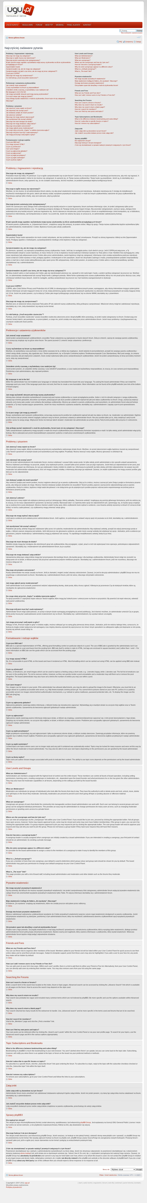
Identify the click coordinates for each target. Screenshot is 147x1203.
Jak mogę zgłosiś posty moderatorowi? (19, 128)
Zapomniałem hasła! (13, 67)
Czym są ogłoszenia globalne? (16, 151)
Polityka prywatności (14, 1187)
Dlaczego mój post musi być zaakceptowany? (22, 132)
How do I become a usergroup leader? (88, 64)
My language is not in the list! (16, 92)
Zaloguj (138, 42)
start (80, 1183)
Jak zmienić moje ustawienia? (16, 85)
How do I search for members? (85, 109)
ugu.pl (27, 1183)
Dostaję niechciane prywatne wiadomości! (89, 83)
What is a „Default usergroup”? (85, 69)
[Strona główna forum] (20, 10)
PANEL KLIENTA (73, 25)
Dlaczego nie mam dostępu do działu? (19, 121)
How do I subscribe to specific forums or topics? (91, 121)
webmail (118, 1183)
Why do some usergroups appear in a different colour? (94, 67)
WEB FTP (49, 25)
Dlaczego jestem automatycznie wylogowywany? (23, 60)
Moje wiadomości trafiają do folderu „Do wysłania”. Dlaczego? (96, 81)
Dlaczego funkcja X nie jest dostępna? (88, 143)
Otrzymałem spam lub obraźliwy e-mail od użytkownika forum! (96, 85)
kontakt (137, 1183)
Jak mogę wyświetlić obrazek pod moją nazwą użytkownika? (27, 94)
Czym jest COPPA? (13, 73)
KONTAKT (87, 25)
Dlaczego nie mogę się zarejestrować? (19, 75)
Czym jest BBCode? (13, 142)
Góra (10, 183)
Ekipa (101, 1175)
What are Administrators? (83, 56)
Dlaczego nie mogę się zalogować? (18, 56)
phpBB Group (85, 1122)
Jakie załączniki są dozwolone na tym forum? (90, 131)
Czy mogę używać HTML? (15, 144)
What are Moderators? (82, 58)
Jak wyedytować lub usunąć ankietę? (19, 119)
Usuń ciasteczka (111, 1175)
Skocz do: (106, 1169)
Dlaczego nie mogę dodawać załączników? (21, 123)
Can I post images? (13, 149)
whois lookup (25, 1153)
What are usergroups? (82, 60)
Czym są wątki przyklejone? (16, 155)
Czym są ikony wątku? (14, 160)
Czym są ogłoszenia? (13, 153)
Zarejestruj (129, 42)
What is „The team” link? (83, 71)
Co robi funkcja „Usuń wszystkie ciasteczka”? (22, 78)
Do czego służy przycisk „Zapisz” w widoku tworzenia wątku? (27, 130)
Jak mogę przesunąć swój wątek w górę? (20, 134)
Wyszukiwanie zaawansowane (131, 33)
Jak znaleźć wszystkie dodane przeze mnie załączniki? (94, 133)
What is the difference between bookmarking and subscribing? (96, 119)
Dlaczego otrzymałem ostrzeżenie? (18, 126)
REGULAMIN (27, 25)
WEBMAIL (60, 25)
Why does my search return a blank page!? (90, 107)
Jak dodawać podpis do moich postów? (19, 112)
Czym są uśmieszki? (13, 146)
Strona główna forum (16, 38)
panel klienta (128, 1183)
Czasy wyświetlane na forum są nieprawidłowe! (22, 87)
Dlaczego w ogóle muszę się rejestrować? (20, 58)
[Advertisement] (89, 10)
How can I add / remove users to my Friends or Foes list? (95, 95)
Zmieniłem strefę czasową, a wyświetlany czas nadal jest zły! (27, 90)
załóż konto (87, 1183)
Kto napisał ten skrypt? (83, 140)
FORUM (39, 25)
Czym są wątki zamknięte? (15, 157)
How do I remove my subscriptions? (87, 123)
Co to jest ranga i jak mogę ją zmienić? (19, 96)
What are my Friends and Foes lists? (87, 93)
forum (105, 1183)
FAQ (120, 42)
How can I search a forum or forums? (88, 102)
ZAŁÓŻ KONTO (12, 25)
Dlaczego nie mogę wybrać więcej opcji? (20, 117)
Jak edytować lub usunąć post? (17, 110)
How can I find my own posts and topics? (89, 111)
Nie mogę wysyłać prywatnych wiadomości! (90, 79)
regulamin (97, 1183)
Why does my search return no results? (88, 105)
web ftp (111, 1183)
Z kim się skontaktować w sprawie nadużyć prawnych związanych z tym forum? (103, 145)
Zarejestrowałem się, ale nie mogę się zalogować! (23, 69)
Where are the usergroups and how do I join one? (92, 62)
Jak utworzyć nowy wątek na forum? (19, 108)
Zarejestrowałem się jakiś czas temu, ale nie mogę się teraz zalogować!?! (31, 71)
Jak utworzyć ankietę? (14, 115)
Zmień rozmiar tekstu (139, 37)
